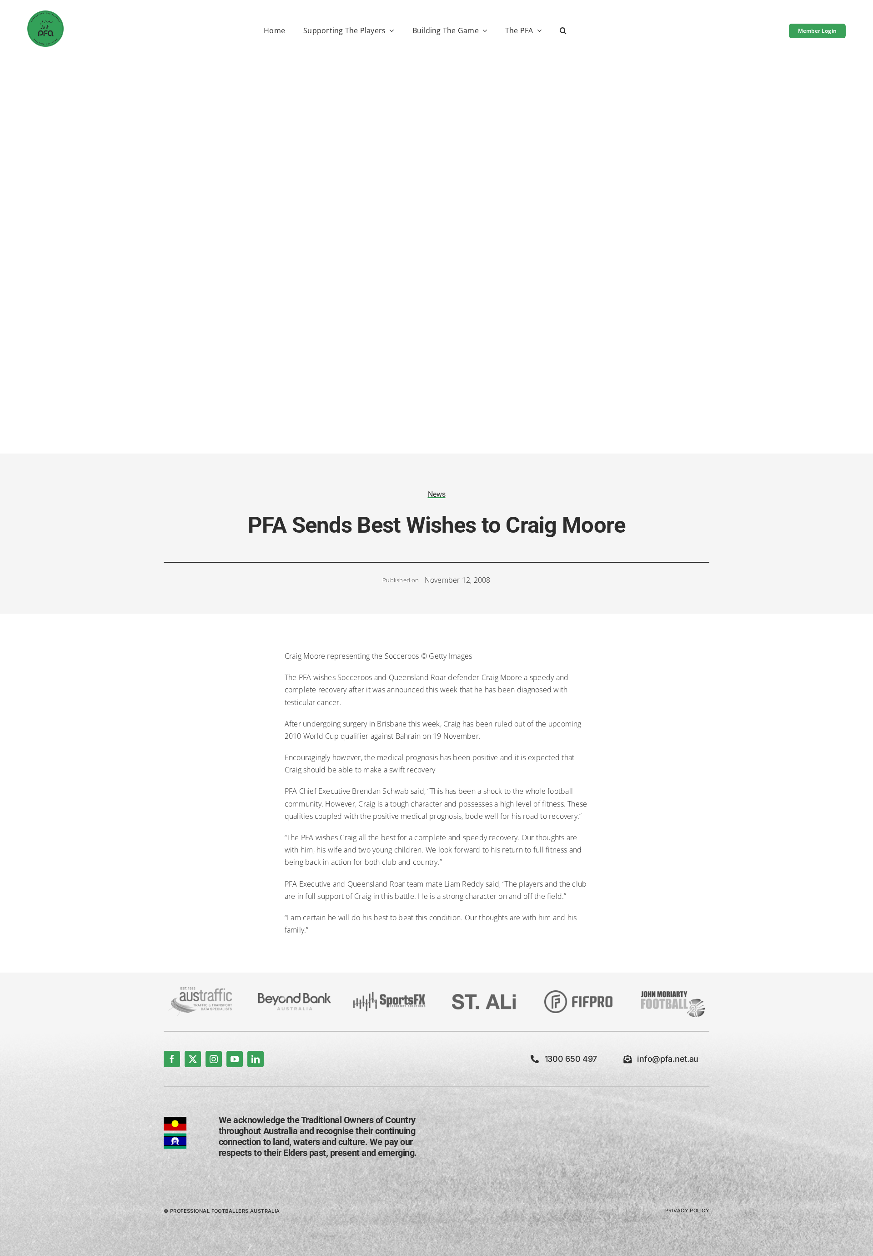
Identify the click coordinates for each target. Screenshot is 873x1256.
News (437, 494)
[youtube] (234, 1059)
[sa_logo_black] (484, 998)
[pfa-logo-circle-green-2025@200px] (45, 14)
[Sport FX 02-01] (389, 995)
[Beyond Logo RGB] (294, 997)
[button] (563, 31)
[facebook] (172, 1059)
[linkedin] (255, 1059)
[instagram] (214, 1059)
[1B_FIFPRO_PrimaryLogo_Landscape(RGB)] (578, 994)
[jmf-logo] (673, 990)
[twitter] (193, 1059)
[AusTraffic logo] (200, 991)
